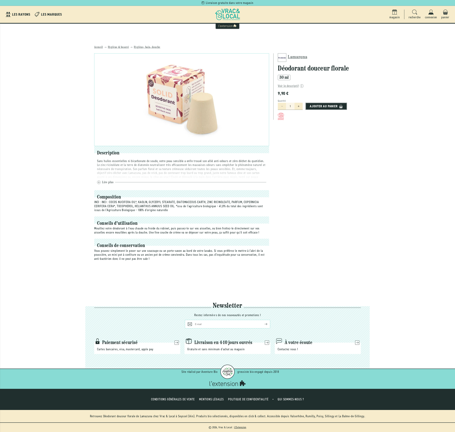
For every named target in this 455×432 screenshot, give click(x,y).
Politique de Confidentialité (248, 399)
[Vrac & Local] (227, 14)
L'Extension (240, 427)
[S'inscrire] (263, 324)
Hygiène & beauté (118, 47)
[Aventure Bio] (227, 372)
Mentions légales (211, 399)
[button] (415, 14)
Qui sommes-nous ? (291, 399)
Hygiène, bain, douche (147, 47)
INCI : (97, 202)
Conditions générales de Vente (173, 399)
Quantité (282, 101)
